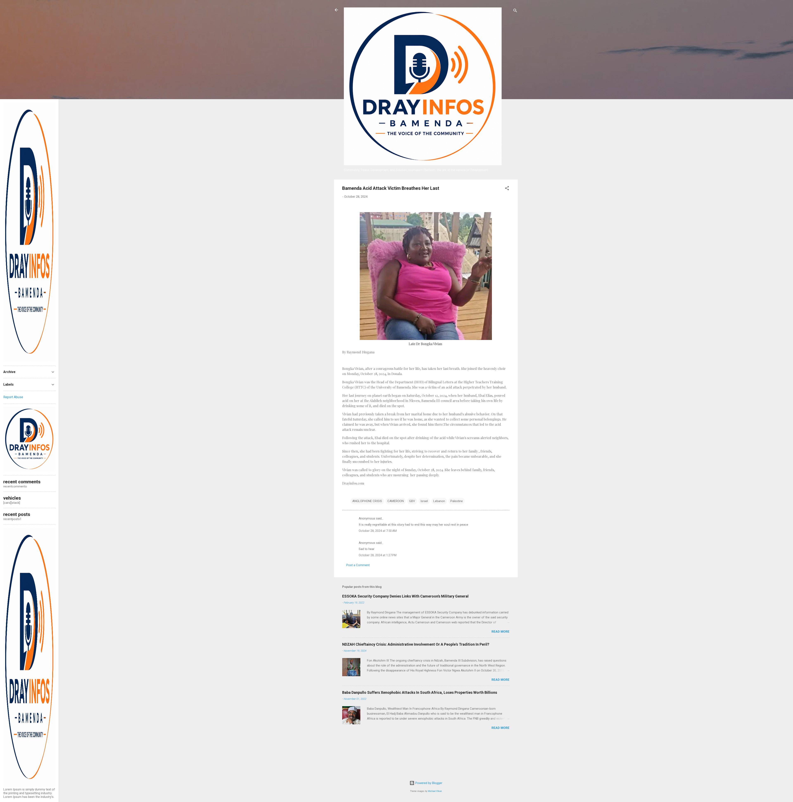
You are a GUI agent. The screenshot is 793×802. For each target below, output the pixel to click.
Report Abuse (13, 397)
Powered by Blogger (428, 783)
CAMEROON (395, 501)
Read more (500, 631)
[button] (507, 189)
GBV (412, 501)
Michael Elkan (435, 791)
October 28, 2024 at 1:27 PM (377, 555)
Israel (424, 501)
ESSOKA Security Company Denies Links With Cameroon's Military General (405, 596)
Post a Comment (358, 565)
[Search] (515, 11)
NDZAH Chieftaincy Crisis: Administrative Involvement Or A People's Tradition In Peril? (415, 644)
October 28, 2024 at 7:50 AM (378, 531)
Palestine (456, 501)
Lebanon (439, 501)
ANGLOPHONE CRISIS (367, 501)
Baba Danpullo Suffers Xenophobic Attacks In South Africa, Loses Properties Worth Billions (419, 692)
